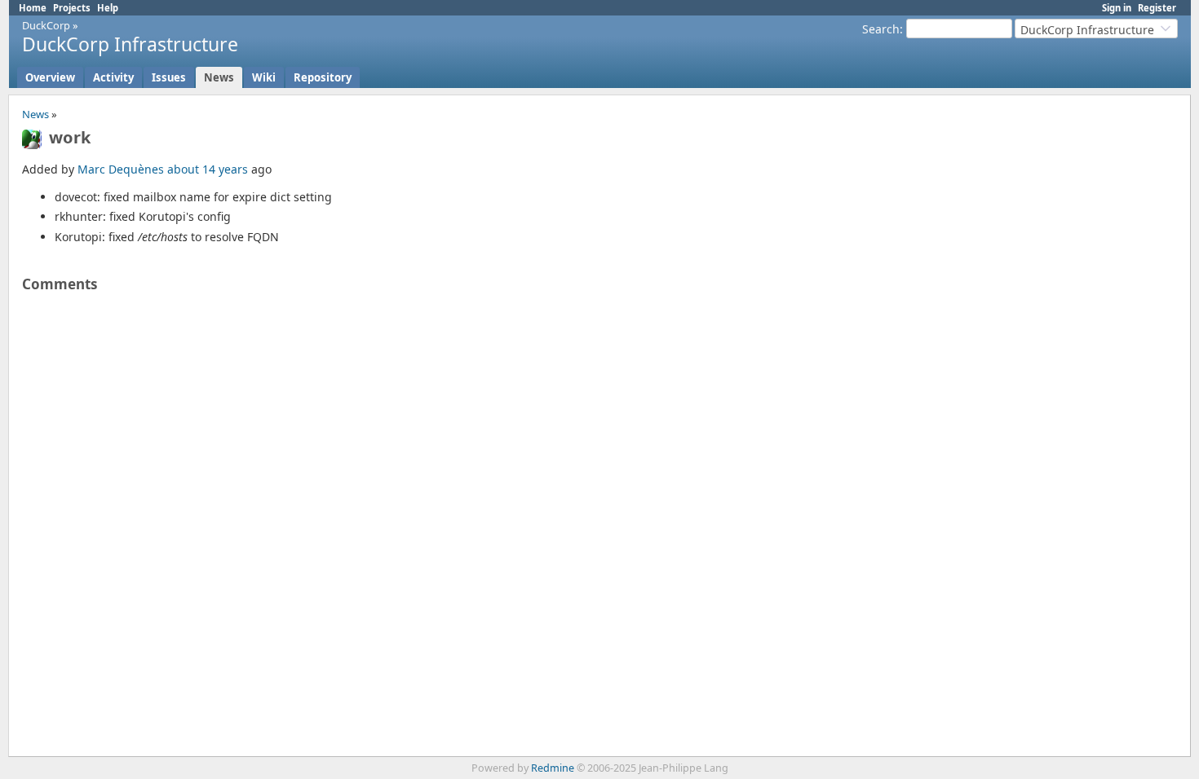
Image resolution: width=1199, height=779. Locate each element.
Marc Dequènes (120, 169)
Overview (50, 77)
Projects (72, 8)
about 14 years (207, 169)
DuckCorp (46, 25)
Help (107, 8)
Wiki (264, 77)
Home (32, 8)
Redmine (552, 768)
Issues (169, 77)
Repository (323, 77)
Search (881, 29)
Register (1157, 8)
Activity (113, 77)
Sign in (1116, 8)
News (219, 77)
